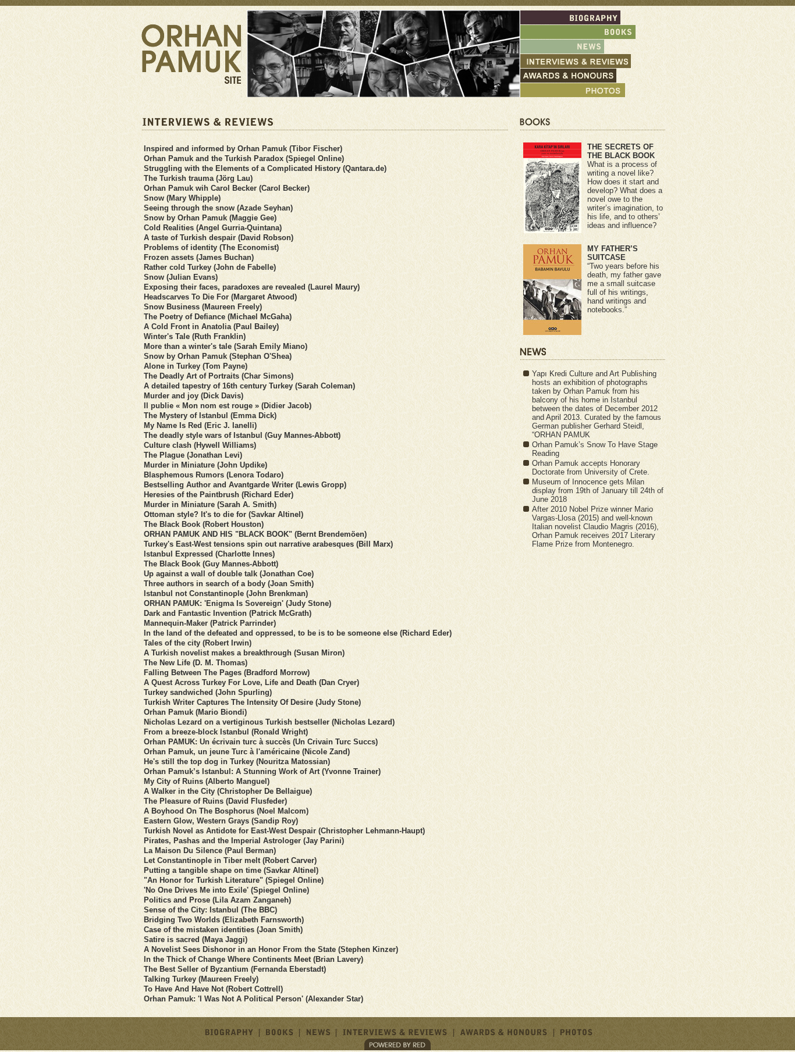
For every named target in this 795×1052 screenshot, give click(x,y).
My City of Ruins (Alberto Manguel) (206, 781)
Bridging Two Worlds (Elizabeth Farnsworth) (224, 919)
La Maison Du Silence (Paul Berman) (210, 850)
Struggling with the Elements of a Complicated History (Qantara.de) (265, 168)
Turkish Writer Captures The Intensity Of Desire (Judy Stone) (252, 702)
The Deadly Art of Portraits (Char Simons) (218, 376)
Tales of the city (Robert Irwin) (197, 643)
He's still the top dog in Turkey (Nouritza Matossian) (237, 761)
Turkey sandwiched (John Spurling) (208, 692)
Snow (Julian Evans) (181, 277)
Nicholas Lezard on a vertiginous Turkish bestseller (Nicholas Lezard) (269, 722)
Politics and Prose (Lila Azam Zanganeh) (217, 900)
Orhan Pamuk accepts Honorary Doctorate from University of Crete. (591, 467)
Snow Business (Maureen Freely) (203, 306)
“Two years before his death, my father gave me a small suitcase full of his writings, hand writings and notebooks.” (624, 288)
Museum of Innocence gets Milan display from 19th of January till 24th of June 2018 (597, 490)
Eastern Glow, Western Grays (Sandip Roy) (221, 820)
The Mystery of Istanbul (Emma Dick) (210, 415)
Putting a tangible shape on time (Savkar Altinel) (231, 870)
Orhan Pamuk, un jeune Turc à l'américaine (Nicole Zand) (247, 751)
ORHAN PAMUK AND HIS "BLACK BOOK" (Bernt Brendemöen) (255, 534)
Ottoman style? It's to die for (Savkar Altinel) (223, 514)
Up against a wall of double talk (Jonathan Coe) (229, 573)
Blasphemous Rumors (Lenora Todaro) (213, 474)
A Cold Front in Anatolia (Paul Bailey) (211, 326)
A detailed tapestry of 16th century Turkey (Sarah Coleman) (249, 385)
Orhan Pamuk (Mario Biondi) (195, 712)
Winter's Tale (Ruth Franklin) (195, 336)
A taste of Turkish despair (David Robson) (218, 237)
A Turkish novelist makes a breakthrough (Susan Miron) (244, 652)
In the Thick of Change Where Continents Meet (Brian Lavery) (253, 959)
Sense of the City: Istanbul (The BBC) (210, 909)
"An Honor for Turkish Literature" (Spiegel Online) (234, 880)
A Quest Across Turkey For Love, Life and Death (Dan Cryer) (251, 682)
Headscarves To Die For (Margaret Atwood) (220, 297)
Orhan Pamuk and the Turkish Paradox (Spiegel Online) (244, 158)
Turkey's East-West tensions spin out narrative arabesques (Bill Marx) (268, 544)
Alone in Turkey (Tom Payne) (195, 366)
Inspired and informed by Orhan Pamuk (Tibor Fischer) (243, 148)
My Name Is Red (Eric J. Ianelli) (200, 425)
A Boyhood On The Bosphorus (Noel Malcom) (226, 811)
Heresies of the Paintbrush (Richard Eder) (218, 494)
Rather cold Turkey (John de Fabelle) (210, 267)
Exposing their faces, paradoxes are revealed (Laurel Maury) (252, 287)
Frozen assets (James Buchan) (199, 257)
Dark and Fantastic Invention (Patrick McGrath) (227, 613)
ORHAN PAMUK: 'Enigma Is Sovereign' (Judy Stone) (237, 603)
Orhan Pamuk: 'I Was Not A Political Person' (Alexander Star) (253, 998)
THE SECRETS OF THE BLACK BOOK (621, 151)
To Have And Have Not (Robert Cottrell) (213, 989)
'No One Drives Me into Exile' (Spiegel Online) (226, 890)
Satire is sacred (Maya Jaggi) (195, 939)
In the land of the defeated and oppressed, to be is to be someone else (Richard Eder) (298, 633)
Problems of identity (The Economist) (211, 247)
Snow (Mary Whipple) (182, 198)
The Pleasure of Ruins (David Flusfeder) (215, 801)
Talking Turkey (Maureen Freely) (201, 979)
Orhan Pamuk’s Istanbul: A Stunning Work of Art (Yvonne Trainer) (262, 771)
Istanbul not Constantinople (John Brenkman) (226, 593)
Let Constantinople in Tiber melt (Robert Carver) (230, 860)
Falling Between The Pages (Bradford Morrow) (227, 672)
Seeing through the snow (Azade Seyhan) (218, 208)
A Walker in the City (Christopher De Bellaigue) (228, 791)
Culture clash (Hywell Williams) (200, 445)
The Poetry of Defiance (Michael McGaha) (218, 316)
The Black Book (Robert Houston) (204, 524)
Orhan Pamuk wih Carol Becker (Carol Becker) (227, 188)
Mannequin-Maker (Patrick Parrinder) (210, 623)
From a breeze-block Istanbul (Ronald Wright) (226, 732)
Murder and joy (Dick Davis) (193, 395)
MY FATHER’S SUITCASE (612, 253)
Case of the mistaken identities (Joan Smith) (223, 929)
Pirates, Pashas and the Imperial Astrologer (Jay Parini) (244, 840)
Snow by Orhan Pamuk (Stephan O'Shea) (218, 356)
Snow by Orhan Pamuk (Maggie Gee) (210, 217)
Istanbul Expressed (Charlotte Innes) (209, 554)
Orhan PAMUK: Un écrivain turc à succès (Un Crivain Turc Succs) (261, 741)
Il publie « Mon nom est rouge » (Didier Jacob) (227, 405)
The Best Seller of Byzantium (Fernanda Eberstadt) (235, 969)
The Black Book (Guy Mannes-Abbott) (211, 563)
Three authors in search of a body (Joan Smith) (229, 583)
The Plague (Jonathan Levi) (193, 455)
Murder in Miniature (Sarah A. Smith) (210, 504)
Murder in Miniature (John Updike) (205, 465)
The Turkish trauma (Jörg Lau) (198, 178)
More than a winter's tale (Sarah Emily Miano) (225, 346)
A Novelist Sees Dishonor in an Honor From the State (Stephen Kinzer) (271, 949)
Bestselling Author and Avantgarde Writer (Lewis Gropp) (245, 484)
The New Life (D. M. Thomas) (195, 662)
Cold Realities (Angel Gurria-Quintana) (213, 227)
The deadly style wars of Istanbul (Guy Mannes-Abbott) (242, 435)
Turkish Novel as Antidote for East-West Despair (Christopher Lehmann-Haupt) (284, 830)
